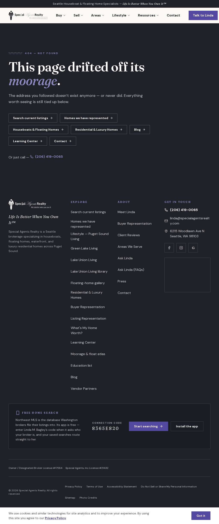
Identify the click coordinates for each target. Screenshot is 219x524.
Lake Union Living (84, 260)
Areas (96, 15)
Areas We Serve (130, 246)
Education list (81, 365)
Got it (201, 516)
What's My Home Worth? (84, 330)
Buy (59, 15)
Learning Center (25, 141)
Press (122, 281)
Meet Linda (126, 212)
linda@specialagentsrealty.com (190, 221)
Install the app (187, 426)
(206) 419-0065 (49, 156)
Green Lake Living (84, 248)
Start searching (146, 426)
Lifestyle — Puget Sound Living (90, 236)
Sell (77, 15)
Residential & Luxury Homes (96, 129)
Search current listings (30, 118)
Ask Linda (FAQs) (131, 269)
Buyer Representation (88, 307)
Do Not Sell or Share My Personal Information (169, 486)
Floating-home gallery (88, 283)
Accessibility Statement (122, 486)
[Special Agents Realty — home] (28, 15)
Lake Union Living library (89, 271)
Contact (173, 15)
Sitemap (70, 497)
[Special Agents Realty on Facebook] (169, 247)
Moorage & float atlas (88, 354)
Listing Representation (88, 318)
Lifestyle (119, 15)
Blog (137, 129)
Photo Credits (88, 497)
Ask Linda (125, 258)
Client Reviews (129, 235)
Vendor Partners (84, 388)
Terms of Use (94, 486)
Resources (146, 15)
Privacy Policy (73, 486)
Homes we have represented (86, 118)
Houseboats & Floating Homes (36, 129)
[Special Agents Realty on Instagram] (181, 247)
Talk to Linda (203, 15)
